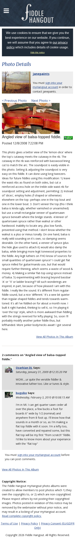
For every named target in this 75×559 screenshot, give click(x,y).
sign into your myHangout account (39, 455)
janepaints (41, 74)
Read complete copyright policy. (22, 516)
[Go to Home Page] (37, 13)
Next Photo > (40, 100)
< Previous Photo (14, 100)
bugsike (21, 393)
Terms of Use (9, 523)
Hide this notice (37, 52)
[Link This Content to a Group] (68, 136)
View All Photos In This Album (54, 336)
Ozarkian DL (24, 368)
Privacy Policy (29, 523)
